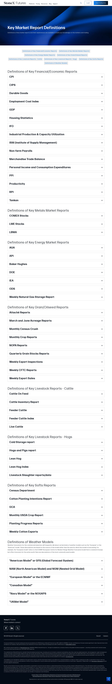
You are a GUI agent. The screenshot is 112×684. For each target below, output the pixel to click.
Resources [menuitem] (44, 4)
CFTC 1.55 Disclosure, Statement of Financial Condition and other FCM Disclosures (60, 674)
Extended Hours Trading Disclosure (70, 676)
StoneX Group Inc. (25, 647)
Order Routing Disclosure (55, 676)
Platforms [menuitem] (32, 4)
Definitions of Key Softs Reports (91, 59)
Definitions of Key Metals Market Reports (74, 51)
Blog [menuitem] (50, 4)
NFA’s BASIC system (71, 644)
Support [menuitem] (55, 4)
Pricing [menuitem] (38, 4)
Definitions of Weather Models (56, 63)
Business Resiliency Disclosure (40, 676)
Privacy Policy (35, 674)
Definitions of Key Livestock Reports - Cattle (25, 59)
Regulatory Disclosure (97, 661)
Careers (105, 636)
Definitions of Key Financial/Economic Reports (40, 51)
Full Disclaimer (69, 656)
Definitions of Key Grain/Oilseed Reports (72, 55)
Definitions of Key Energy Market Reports (40, 55)
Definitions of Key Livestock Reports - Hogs (60, 59)
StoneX (98, 636)
